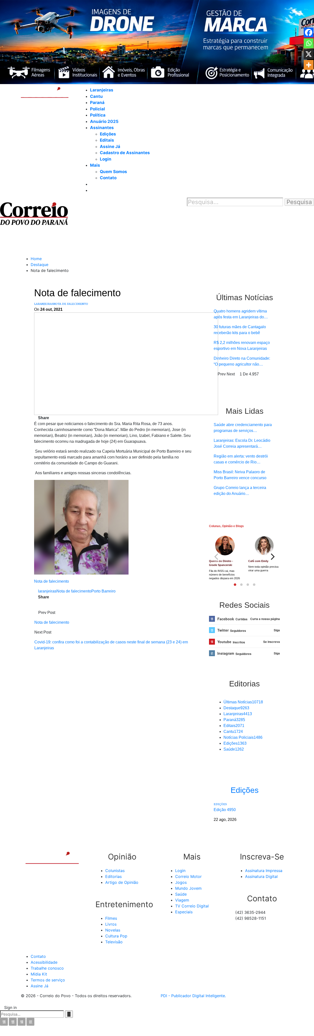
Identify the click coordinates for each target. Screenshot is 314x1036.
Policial (97, 108)
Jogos (181, 882)
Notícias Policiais (242, 737)
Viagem (182, 900)
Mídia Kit (39, 974)
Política (97, 115)
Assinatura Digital (261, 876)
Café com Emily (258, 561)
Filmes (111, 918)
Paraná (97, 102)
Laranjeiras (101, 90)
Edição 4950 (225, 810)
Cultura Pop (116, 935)
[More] (309, 65)
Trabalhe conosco (47, 968)
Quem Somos (113, 171)
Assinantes (102, 127)
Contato (108, 177)
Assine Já (110, 146)
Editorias (113, 876)
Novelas (112, 930)
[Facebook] (309, 32)
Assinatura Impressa (263, 870)
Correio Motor (188, 876)
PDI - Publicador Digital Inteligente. (193, 995)
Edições (108, 134)
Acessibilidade (44, 962)
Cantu (96, 96)
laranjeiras (47, 591)
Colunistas (115, 870)
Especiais (184, 911)
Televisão (114, 941)
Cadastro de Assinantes (125, 152)
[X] (309, 54)
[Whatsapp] (309, 43)
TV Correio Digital (192, 905)
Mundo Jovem (188, 888)
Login (105, 159)
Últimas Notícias (243, 702)
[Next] (272, 556)
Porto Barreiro (103, 591)
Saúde (233, 749)
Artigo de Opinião (121, 882)
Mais (95, 165)
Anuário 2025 (104, 121)
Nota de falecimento (70, 304)
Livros (111, 924)
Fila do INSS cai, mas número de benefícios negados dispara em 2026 (224, 574)
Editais (107, 140)
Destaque (236, 708)
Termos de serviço (48, 979)
